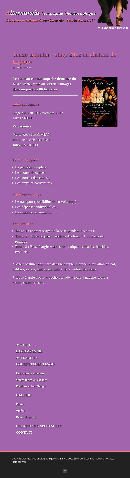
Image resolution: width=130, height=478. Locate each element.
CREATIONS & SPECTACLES (39, 426)
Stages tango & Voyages (31, 379)
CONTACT (24, 432)
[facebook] (65, 471)
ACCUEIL (23, 345)
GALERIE (23, 395)
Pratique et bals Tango (30, 386)
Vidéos (20, 410)
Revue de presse (26, 417)
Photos (20, 404)
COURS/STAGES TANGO (35, 364)
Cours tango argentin (30, 373)
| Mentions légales (84, 458)
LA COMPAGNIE (29, 351)
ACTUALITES (26, 358)
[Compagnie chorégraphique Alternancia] (55, 16)
